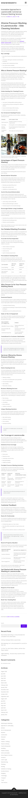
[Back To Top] (14, 789)
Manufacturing (4, 762)
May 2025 (3, 705)
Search (2, 623)
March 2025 (4, 710)
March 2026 (4, 682)
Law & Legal (4, 759)
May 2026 (3, 678)
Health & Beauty (5, 750)
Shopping (3, 773)
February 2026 (4, 685)
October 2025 (4, 694)
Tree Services (4, 782)
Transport (3, 778)
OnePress (21, 793)
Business (3, 732)
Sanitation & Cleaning (13, 616)
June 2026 (3, 676)
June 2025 (3, 703)
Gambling (3, 748)
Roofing (3, 766)
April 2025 (3, 707)
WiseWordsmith (8, 3)
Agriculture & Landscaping (7, 725)
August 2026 (4, 671)
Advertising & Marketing (6, 723)
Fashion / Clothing (5, 741)
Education (3, 737)
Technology (4, 775)
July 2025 (3, 701)
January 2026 (4, 687)
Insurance (3, 757)
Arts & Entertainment (6, 730)
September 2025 (5, 696)
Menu (25, 2)
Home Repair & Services (6, 755)
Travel (2, 780)
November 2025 (5, 692)
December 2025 (5, 689)
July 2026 (3, 673)
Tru (18, 16)
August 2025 (4, 698)
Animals (3, 728)
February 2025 (4, 712)
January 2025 (4, 714)
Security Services (5, 771)
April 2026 (3, 680)
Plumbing (3, 764)
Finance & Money (5, 743)
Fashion (3, 739)
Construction (4, 734)
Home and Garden (5, 753)
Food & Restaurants (5, 746)
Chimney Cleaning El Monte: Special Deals (10, 640)
